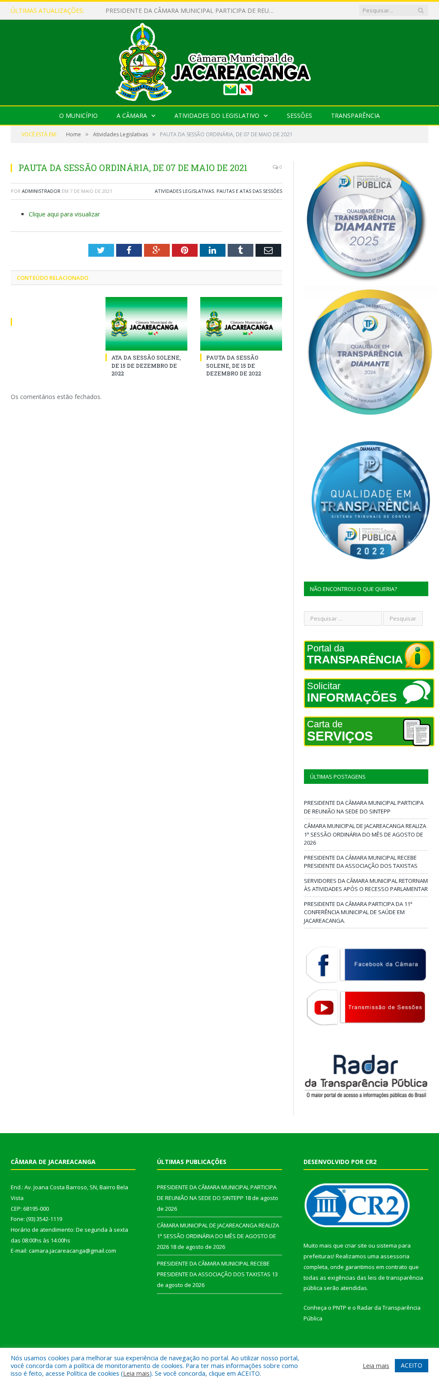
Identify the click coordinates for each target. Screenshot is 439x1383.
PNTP (339, 1307)
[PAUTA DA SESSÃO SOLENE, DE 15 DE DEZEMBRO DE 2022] (241, 324)
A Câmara (132, 115)
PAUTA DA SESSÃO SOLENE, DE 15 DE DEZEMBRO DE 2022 (233, 365)
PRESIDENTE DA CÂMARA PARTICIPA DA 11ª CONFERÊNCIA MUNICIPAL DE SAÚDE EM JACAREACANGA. (358, 912)
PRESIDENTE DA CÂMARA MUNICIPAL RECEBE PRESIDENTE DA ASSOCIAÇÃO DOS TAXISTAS (361, 862)
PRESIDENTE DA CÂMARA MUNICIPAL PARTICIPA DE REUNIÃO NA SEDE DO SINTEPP (364, 807)
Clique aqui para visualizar (64, 214)
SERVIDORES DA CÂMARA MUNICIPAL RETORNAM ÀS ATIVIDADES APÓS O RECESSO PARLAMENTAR (366, 885)
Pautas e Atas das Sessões (249, 191)
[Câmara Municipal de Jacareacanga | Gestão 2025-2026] (219, 61)
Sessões (299, 115)
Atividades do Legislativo (216, 115)
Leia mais (136, 1373)
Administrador (41, 191)
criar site (356, 1245)
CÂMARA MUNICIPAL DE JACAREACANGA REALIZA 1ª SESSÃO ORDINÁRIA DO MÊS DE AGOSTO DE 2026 (193, 11)
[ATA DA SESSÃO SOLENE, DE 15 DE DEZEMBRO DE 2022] (146, 324)
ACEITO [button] (411, 1365)
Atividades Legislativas (184, 191)
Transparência (355, 115)
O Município (78, 115)
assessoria (394, 1256)
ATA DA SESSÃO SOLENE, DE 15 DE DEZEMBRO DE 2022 (146, 365)
